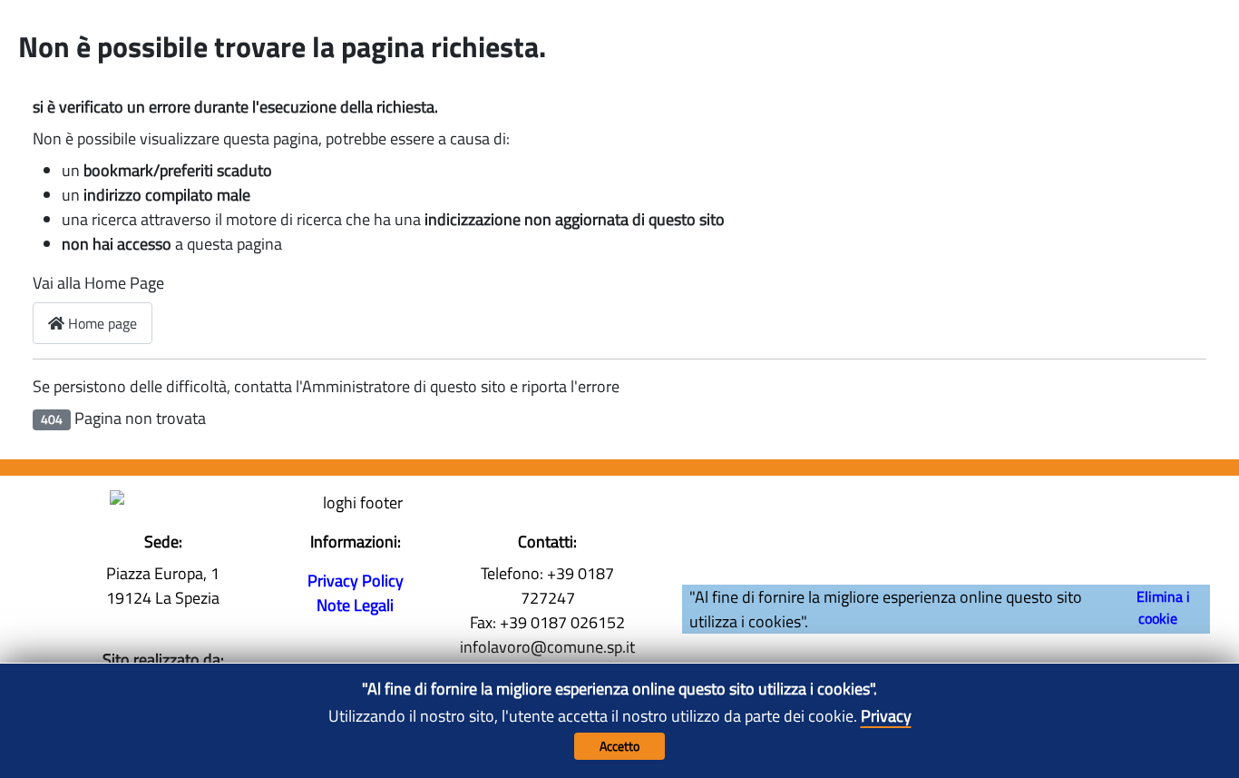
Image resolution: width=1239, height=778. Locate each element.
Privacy (886, 716)
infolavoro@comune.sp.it (547, 647)
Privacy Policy (355, 580)
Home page (100, 323)
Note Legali (355, 605)
